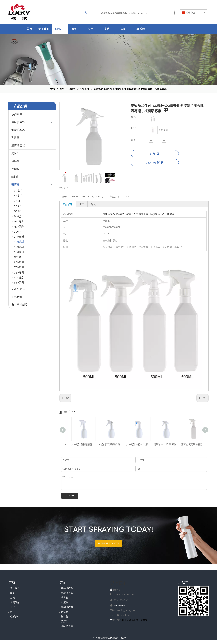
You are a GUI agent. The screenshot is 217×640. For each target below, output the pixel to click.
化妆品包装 (18, 289)
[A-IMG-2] (108, 535)
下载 (12, 607)
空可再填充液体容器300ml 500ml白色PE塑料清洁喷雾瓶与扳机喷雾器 (189, 444)
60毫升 (18, 211)
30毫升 (18, 196)
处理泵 (15, 169)
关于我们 (15, 588)
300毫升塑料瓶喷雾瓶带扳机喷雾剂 (79, 444)
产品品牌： (115, 196)
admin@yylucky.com (137, 13)
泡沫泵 (15, 153)
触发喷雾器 (18, 130)
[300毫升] (153, 130)
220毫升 (19, 262)
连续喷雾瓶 (18, 122)
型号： (65, 196)
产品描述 (67, 204)
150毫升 (19, 226)
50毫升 (18, 206)
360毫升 (19, 252)
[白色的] (153, 118)
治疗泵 (64, 621)
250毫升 (19, 236)
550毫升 (19, 282)
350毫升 (19, 272)
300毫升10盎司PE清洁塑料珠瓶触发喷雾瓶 (134, 444)
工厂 (81, 204)
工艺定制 (16, 297)
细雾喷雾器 (18, 145)
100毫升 (19, 221)
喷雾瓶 (15, 184)
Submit (70, 495)
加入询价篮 (153, 162)
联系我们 (15, 616)
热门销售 (16, 114)
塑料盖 (64, 616)
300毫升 (19, 241)
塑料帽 (15, 161)
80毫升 (18, 216)
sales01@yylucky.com (125, 610)
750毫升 (19, 267)
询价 (152, 153)
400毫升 (19, 277)
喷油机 (15, 176)
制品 (12, 592)
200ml (18, 231)
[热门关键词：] (87, 12)
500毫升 (19, 246)
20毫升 (18, 190)
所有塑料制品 (19, 304)
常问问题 (15, 602)
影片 (12, 611)
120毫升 (19, 257)
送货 (93, 204)
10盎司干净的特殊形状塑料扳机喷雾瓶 (106, 444)
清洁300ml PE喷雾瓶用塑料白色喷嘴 (161, 444)
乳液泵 (15, 137)
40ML (18, 201)
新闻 (12, 597)
